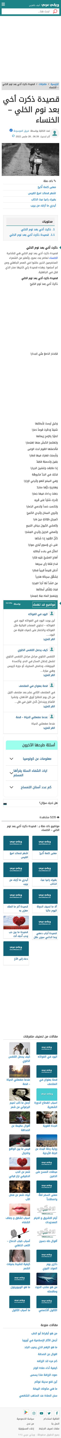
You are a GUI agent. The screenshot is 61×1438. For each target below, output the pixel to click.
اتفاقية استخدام (51, 1419)
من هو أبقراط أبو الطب (44, 1333)
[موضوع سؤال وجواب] (9, 603)
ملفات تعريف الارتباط (49, 1429)
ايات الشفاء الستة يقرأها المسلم (30, 773)
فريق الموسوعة (21, 131)
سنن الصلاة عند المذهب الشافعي (38, 1395)
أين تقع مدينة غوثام (45, 1381)
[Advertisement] (30, 50)
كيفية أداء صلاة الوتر (45, 1368)
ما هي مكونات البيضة (45, 1388)
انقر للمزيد (49, 639)
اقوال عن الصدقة (47, 1354)
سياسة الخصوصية (25, 1419)
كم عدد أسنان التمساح (36, 787)
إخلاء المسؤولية (26, 1429)
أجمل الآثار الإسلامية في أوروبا (39, 1340)
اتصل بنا (55, 1424)
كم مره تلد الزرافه (47, 1361)
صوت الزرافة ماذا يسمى (43, 1374)
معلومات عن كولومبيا (37, 759)
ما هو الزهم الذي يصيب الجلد (40, 1347)
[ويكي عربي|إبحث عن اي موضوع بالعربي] (50, 5)
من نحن (30, 1424)
